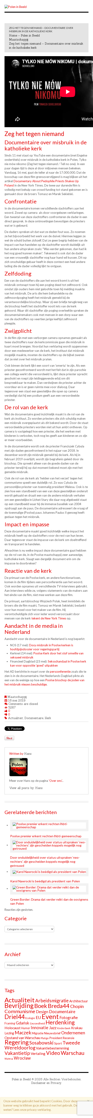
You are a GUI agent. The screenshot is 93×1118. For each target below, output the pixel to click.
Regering (17, 1042)
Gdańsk (22, 1023)
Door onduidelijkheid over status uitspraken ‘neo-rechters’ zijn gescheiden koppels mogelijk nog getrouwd (45, 861)
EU (38, 1017)
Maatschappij (18, 39)
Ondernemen (73, 1032)
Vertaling (38, 1053)
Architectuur (78, 1001)
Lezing (9, 1033)
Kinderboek (63, 1028)
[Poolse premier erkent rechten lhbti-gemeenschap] (49, 825)
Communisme (20, 1011)
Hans (28, 754)
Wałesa (9, 1058)
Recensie (68, 1038)
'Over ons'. (56, 780)
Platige (45, 1038)
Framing (10, 1023)
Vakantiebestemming (52, 1048)
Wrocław (22, 1058)
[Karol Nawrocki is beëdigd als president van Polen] (49, 872)
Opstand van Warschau (22, 1037)
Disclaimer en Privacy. (46, 1083)
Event (50, 1016)
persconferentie (60, 671)
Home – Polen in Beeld (24, 35)
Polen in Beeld (21, 1079)
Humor (25, 1028)
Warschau (72, 1052)
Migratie (37, 1033)
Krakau (76, 1028)
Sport (58, 1043)
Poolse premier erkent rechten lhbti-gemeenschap (45, 836)
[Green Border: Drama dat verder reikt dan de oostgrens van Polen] (49, 889)
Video (53, 1053)
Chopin (77, 1006)
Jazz (52, 1027)
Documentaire (33, 718)
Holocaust (13, 1028)
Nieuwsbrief (52, 1033)
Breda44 (59, 1005)
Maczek (23, 1032)
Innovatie (39, 1027)
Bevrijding (19, 1005)
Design (42, 1011)
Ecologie (30, 1018)
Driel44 (15, 1016)
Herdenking (60, 1022)
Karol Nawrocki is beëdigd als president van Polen (45, 881)
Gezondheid (37, 1023)
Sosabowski (41, 1042)
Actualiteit (15, 718)
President (55, 1038)
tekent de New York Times (48, 618)
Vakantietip (17, 1053)
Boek (40, 1005)
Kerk (48, 718)
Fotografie (68, 1017)
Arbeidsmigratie (52, 1000)
